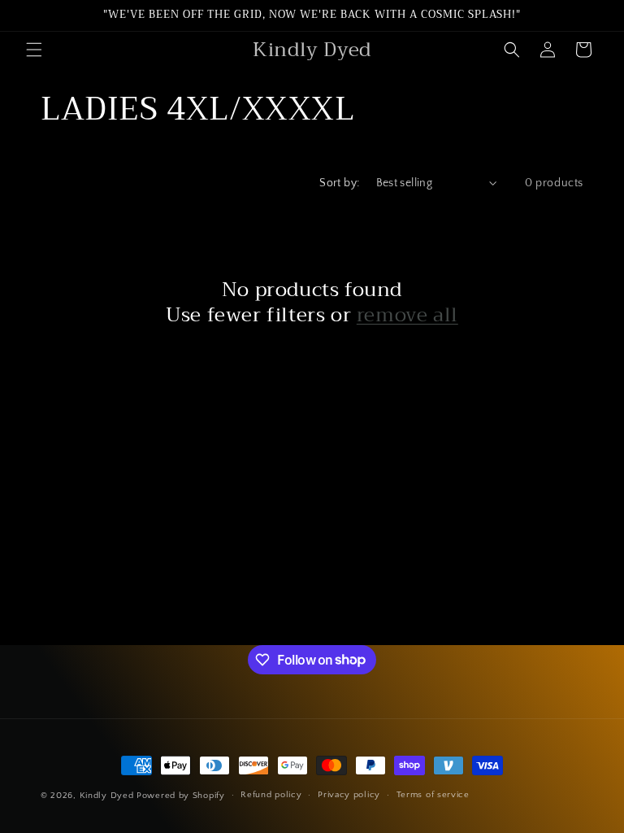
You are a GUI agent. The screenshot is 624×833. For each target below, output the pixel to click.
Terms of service (433, 795)
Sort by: (339, 183)
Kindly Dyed (107, 795)
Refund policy (270, 795)
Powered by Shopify (180, 795)
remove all (407, 315)
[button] (34, 50)
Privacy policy (349, 795)
